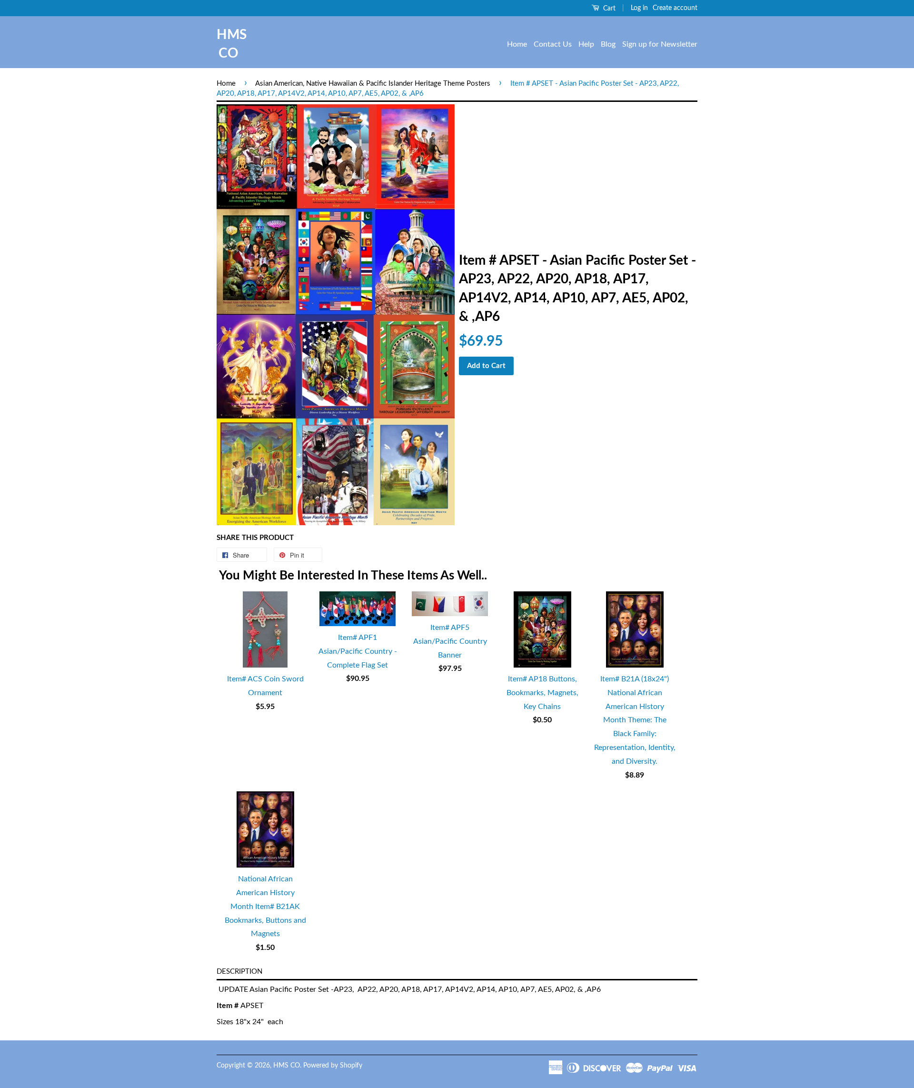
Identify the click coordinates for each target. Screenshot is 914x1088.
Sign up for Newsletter (659, 44)
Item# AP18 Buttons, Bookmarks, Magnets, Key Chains (542, 692)
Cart (608, 8)
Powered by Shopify (332, 1065)
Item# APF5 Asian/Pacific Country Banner (450, 641)
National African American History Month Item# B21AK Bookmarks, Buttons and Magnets (265, 906)
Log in (639, 8)
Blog (608, 44)
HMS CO (228, 44)
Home (517, 44)
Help (586, 44)
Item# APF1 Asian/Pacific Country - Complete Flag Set (357, 651)
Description (239, 971)
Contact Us (553, 44)
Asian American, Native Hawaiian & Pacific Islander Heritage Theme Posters (372, 83)
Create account (675, 8)
